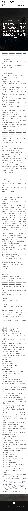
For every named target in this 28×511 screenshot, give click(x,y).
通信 (21, 20)
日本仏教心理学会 (8, 4)
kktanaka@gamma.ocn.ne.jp (9, 268)
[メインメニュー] (23, 2)
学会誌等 (16, 20)
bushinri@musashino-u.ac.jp (10, 365)
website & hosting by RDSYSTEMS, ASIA (14, 506)
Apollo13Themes (17, 508)
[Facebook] (14, 503)
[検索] (17, 2)
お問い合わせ (21, 5)
